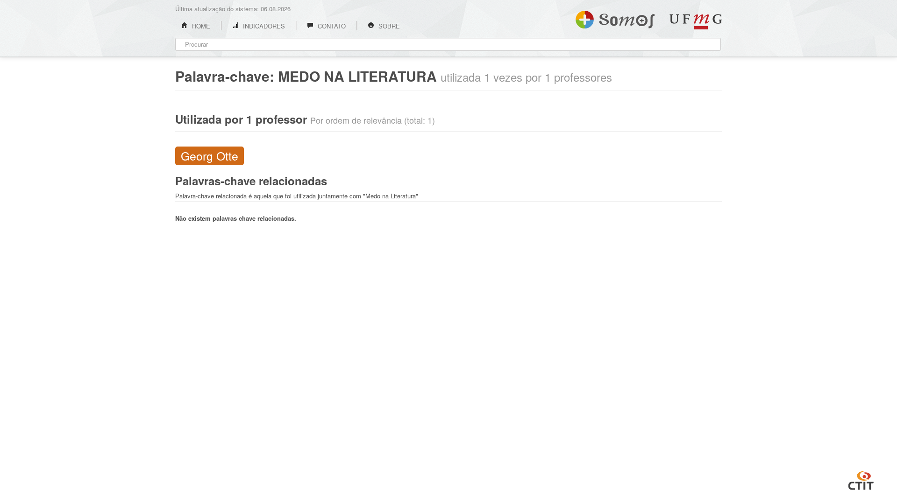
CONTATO (331, 25)
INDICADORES (263, 25)
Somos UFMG (615, 18)
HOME (200, 25)
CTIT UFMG (861, 479)
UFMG (695, 21)
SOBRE (388, 25)
